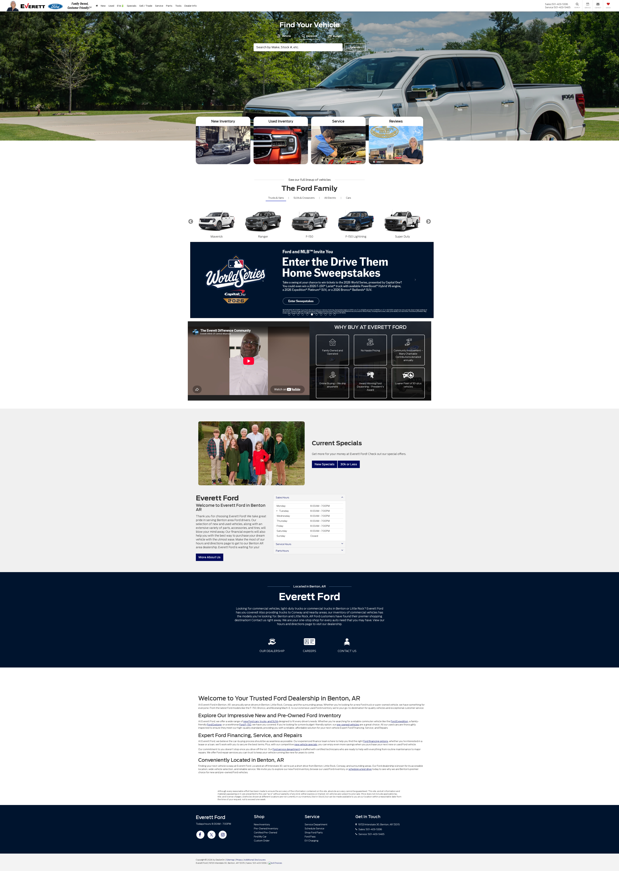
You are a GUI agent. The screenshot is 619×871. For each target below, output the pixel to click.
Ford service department (286, 673)
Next (428, 221)
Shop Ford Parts (314, 756)
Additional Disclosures (254, 784)
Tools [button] (178, 6)
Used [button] (111, 6)
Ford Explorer (214, 648)
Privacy (239, 784)
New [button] (103, 6)
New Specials (324, 388)
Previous (190, 221)
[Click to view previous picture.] (208, 248)
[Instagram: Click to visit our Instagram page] (222, 758)
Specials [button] (131, 6)
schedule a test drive (360, 693)
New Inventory (262, 748)
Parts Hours (282, 474)
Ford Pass (310, 760)
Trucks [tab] (276, 198)
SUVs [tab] (304, 198)
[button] (289, 238)
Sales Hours (282, 421)
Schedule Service (314, 752)
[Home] (96, 5)
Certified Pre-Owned (265, 756)
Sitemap (230, 784)
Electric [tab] (330, 198)
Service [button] (159, 6)
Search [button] (355, 47)
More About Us (210, 481)
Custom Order (262, 764)
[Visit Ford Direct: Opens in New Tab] (275, 787)
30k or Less (348, 388)
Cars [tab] (348, 198)
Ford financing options (375, 665)
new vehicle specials (305, 668)
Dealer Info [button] (190, 6)
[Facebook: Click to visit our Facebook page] (200, 758)
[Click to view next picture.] (415, 248)
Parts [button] (169, 6)
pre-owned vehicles (348, 648)
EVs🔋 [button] (120, 6)
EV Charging (311, 764)
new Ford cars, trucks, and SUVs (260, 645)
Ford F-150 (245, 648)
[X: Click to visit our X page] (211, 758)
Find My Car (260, 760)
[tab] (284, 36)
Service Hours (283, 468)
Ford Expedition (399, 645)
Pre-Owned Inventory (266, 752)
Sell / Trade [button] (145, 6)
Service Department (316, 748)
